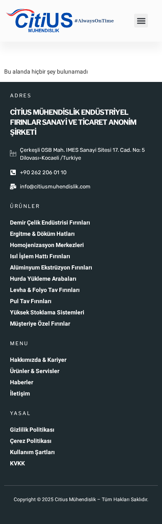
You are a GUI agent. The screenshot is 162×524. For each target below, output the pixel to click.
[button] (141, 20)
